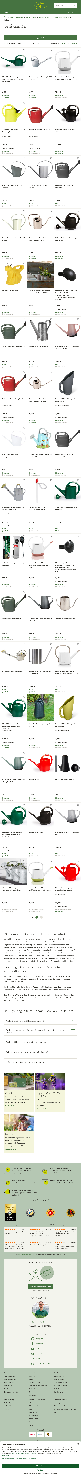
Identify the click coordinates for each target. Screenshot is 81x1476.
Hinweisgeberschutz (11, 1392)
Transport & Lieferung (61, 1382)
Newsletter (7, 1389)
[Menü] (6, 12)
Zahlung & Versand (60, 1403)
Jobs (30, 1392)
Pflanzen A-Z (33, 1403)
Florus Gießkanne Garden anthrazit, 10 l (64, 456)
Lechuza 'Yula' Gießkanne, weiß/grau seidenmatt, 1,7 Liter (66, 78)
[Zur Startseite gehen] (40, 5)
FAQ (55, 1412)
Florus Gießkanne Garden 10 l (12, 619)
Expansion (32, 1395)
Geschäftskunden (10, 1379)
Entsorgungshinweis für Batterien (65, 1409)
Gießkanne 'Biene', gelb (10, 290)
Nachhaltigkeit (8, 1403)
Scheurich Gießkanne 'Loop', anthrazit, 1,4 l (12, 186)
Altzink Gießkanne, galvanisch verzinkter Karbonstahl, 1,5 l (39, 292)
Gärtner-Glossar (34, 1415)
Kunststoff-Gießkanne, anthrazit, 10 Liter (67, 131)
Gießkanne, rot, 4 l (35, 779)
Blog (30, 1409)
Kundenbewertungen (25, 1255)
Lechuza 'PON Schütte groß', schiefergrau (65, 400)
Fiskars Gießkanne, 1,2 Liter (64, 779)
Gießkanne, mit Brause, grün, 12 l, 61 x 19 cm (66, 508)
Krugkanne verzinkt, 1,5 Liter (38, 346)
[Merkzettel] (72, 12)
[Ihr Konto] (67, 12)
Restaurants (8, 1386)
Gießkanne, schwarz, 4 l (37, 832)
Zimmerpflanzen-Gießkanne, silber (65, 620)
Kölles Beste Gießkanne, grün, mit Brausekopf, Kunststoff (13, 131)
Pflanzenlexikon (34, 1406)
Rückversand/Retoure (61, 1406)
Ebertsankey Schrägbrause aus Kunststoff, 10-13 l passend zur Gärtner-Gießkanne (66, 293)
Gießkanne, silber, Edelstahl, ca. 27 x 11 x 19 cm (40, 672)
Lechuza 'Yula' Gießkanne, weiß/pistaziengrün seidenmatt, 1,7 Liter (40, 890)
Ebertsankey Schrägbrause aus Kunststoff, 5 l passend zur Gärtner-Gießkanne (66, 565)
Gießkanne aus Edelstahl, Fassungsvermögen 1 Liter (38, 400)
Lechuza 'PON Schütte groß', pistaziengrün (65, 725)
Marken (31, 1425)
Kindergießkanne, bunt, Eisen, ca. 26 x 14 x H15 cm (40, 456)
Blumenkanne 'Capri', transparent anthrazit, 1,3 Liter (40, 620)
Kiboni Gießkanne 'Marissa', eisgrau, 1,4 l (38, 186)
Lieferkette (7, 1409)
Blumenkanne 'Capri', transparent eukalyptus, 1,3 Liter (13, 781)
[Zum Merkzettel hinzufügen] (24, 50)
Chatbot (32, 1422)
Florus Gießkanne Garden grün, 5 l (13, 346)
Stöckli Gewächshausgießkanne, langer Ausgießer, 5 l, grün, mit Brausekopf (13, 79)
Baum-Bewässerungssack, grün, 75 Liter (40, 725)
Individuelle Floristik (61, 1386)
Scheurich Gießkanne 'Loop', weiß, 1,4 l (12, 456)
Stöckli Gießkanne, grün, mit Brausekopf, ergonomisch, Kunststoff (12, 726)
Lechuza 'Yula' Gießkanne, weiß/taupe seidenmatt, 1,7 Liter (66, 672)
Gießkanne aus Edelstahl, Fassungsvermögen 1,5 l (37, 239)
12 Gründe (32, 1389)
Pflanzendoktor (34, 1412)
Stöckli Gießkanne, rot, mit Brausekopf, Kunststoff (64, 889)
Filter (42, 37)
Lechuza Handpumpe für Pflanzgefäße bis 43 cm (37, 508)
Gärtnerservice (59, 1376)
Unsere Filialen (9, 1382)
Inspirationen (33, 1419)
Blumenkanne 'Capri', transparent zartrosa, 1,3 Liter (67, 347)
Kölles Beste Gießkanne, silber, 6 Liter (13, 672)
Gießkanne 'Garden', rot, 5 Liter (39, 129)
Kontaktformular (9, 1376)
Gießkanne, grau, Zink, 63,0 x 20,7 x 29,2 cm (40, 78)
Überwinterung (59, 1379)
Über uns (32, 1376)
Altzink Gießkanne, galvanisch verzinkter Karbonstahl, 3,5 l (12, 889)
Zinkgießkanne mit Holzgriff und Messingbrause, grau (13, 508)
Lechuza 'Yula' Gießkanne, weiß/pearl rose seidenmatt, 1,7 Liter (39, 565)
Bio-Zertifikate (8, 1406)
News (31, 1379)
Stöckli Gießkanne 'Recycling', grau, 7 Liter (66, 239)
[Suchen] (74, 5)
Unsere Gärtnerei (34, 1382)
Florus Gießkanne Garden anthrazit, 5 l (64, 186)
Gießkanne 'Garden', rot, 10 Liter (13, 399)
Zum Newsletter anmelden (40, 1287)
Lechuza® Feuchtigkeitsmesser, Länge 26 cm (13, 564)
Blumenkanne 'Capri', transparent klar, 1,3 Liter (67, 833)
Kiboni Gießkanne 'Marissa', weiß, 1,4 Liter (13, 239)
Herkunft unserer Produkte (38, 1386)
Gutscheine (58, 1389)
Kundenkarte (58, 1392)
